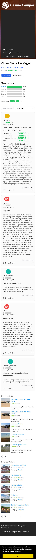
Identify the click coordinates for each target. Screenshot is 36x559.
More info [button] (18, 551)
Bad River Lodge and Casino (20, 505)
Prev (2, 456)
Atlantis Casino (16, 475)
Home (11, 49)
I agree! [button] (18, 556)
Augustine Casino (16, 485)
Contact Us (6, 532)
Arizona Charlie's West (18, 465)
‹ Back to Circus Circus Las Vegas (12, 67)
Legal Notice (16, 532)
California (21, 490)
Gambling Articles (23, 56)
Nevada (20, 470)
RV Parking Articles (9, 56)
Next (5, 456)
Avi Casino (14, 495)
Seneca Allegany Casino (18, 445)
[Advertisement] (18, 29)
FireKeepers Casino (17, 434)
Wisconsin (21, 510)
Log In (5, 49)
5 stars (3, 87)
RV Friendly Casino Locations (12, 53)
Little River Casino (17, 424)
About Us (26, 532)
